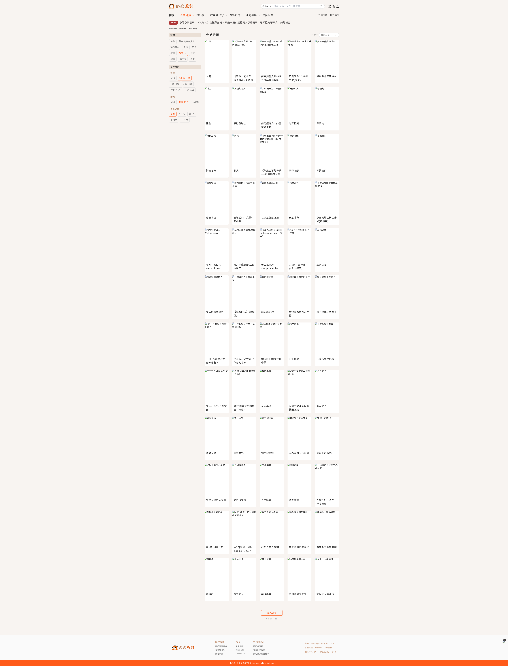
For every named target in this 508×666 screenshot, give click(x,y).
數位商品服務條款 (261, 654)
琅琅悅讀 (322, 15)
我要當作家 (220, 650)
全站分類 (185, 15)
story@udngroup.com (323, 643)
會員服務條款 (259, 650)
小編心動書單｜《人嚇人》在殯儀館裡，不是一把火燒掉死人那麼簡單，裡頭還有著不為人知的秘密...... (236, 22)
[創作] (334, 6)
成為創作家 (217, 15)
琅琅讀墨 (334, 15)
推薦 (172, 15)
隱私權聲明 (258, 646)
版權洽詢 (219, 654)
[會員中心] (337, 6)
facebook (240, 654)
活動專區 (251, 15)
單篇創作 (235, 15)
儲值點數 (267, 15)
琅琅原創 (183, 29)
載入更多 (271, 613)
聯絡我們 (240, 650)
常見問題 (240, 646)
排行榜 (200, 15)
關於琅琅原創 (221, 646)
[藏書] (329, 6)
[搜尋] (322, 6)
